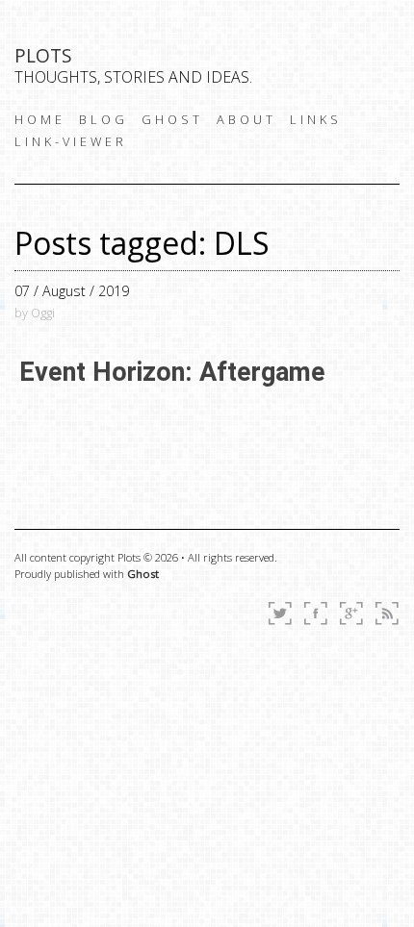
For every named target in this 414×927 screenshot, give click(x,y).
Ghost (143, 573)
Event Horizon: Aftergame (172, 372)
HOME (39, 119)
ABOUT (246, 119)
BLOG (103, 119)
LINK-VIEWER (70, 141)
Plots (43, 55)
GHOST (172, 119)
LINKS (316, 119)
